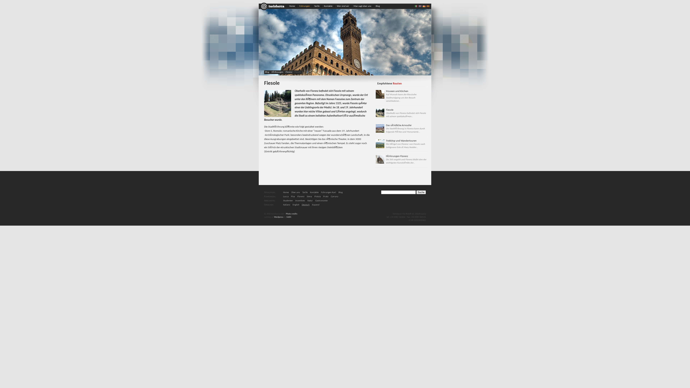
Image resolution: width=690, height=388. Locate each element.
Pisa (293, 196)
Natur (310, 201)
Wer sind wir (343, 6)
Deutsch (306, 205)
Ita (416, 6)
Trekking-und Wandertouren (405, 144)
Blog (378, 6)
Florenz (289, 72)
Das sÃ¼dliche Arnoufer (405, 128)
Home (292, 6)
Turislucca (273, 6)
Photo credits (291, 214)
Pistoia (317, 196)
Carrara (334, 196)
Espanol (315, 205)
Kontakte (328, 6)
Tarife (316, 6)
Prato (325, 196)
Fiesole (406, 113)
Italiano (286, 205)
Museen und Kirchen (401, 96)
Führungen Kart (328, 192)
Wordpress (278, 217)
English (296, 205)
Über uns (295, 192)
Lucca (286, 196)
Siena (309, 196)
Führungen (304, 6)
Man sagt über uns (362, 6)
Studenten (288, 201)
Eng (420, 6)
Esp (428, 6)
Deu (424, 6)
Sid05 (288, 217)
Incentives (300, 201)
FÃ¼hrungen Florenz (406, 159)
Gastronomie (321, 201)
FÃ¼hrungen (277, 72)
